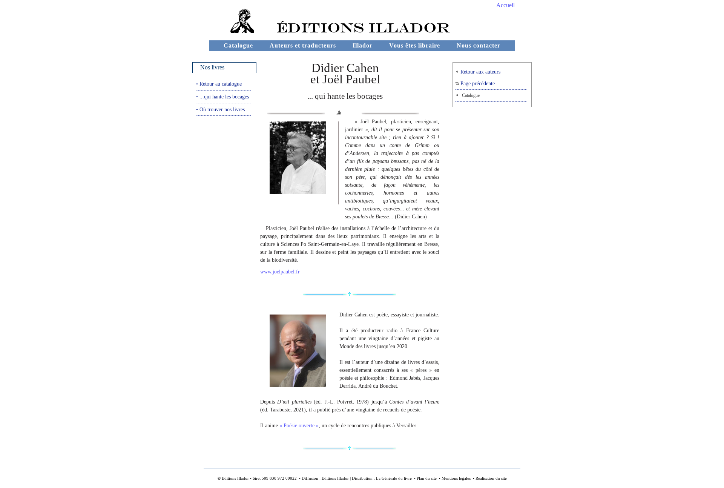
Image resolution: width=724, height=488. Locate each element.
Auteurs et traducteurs (303, 45)
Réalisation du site (491, 478)
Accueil (505, 5)
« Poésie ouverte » (299, 425)
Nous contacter (478, 45)
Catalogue (238, 45)
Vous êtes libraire (414, 45)
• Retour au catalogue (219, 84)
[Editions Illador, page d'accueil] (232, 31)
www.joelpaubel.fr (280, 272)
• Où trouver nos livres (220, 109)
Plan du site (427, 478)
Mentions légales (456, 478)
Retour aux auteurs (479, 72)
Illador (363, 45)
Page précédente (477, 83)
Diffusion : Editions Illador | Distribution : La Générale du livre (357, 478)
